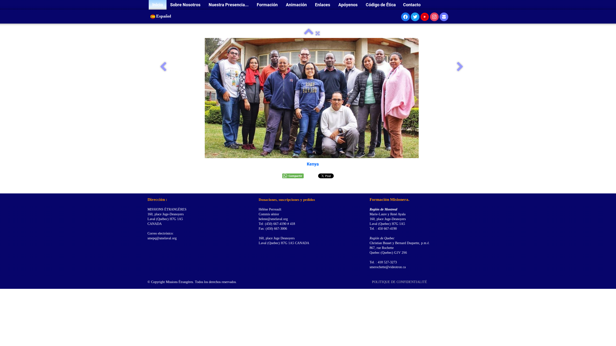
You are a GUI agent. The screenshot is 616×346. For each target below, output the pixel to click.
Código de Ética (381, 4)
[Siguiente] (460, 67)
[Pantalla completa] (318, 33)
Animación (297, 4)
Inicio (157, 4)
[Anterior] (163, 67)
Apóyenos (348, 4)
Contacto (412, 4)
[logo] (149, 187)
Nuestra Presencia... (229, 4)
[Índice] (309, 33)
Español (164, 16)
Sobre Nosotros (185, 4)
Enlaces (323, 4)
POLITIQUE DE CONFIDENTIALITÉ (400, 282)
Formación (268, 4)
